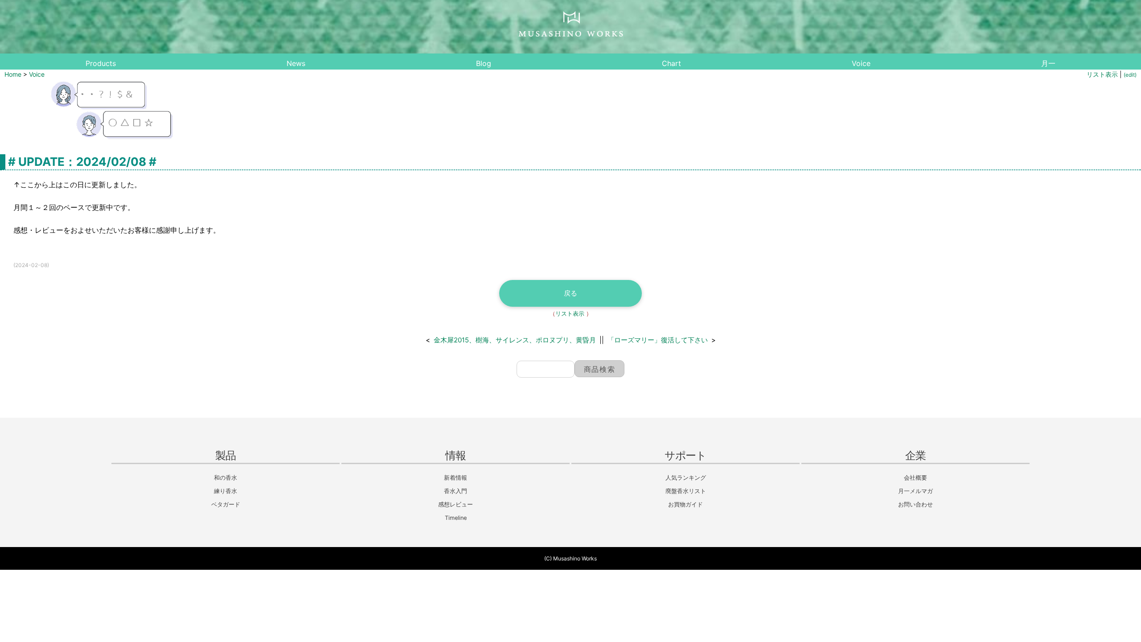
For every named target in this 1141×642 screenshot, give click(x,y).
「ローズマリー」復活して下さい (657, 340)
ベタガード (225, 504)
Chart (671, 63)
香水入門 (455, 491)
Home (12, 74)
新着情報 (455, 477)
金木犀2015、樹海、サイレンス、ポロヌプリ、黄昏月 (515, 340)
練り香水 (225, 491)
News (296, 63)
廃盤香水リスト (685, 491)
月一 (1048, 63)
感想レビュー (455, 504)
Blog (483, 63)
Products (101, 63)
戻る (570, 293)
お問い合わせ (915, 504)
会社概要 (915, 477)
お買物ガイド (685, 504)
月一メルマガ (915, 491)
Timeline (456, 517)
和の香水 (225, 477)
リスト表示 (1102, 74)
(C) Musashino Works (570, 558)
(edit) (1130, 74)
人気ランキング (685, 477)
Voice (861, 63)
